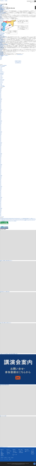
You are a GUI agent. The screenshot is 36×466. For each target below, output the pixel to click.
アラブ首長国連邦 (2, 66)
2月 (0, 97)
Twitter (9, 457)
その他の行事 (1, 55)
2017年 (1, 186)
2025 (2, 218)
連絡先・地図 (1, 10)
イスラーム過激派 (2, 33)
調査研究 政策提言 (27, 449)
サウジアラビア (32, 219)
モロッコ (5, 219)
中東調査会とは (2, 4)
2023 (5, 218)
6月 (0, 126)
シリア (1, 22)
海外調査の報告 (2, 47)
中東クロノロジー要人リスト (14, 455)
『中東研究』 (1, 39)
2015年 (1, 208)
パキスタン (10, 219)
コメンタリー (1, 48)
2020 (9, 218)
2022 (6, 218)
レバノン (33, 218)
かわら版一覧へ (18, 62)
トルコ (1, 23)
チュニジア (23, 219)
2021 (8, 218)
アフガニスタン (2, 32)
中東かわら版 (1, 11)
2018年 (1, 175)
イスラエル (1, 21)
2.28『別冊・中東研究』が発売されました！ (5, 322)
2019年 (1, 164)
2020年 (1, 153)
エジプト (1, 28)
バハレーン (13, 219)
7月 (0, 158)
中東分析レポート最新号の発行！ (5, 291)
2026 (1, 218)
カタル (1, 17)
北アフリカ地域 (2, 26)
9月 (0, 91)
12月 (0, 110)
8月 (0, 92)
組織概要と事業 (2, 453)
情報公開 (1, 7)
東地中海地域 (1, 20)
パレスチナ (7, 219)
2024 (3, 218)
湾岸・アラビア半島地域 (3, 12)
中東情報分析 (1, 34)
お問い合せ (2, 457)
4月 (0, 95)
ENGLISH (35, 2)
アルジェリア (1, 27)
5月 (0, 105)
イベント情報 (32, 449)
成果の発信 (1, 49)
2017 (13, 218)
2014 (17, 218)
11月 (0, 89)
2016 (15, 218)
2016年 (1, 197)
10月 (0, 90)
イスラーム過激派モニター (3, 36)
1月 (0, 163)
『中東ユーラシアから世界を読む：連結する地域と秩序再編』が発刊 (8, 353)
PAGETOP (34, 464)
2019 (10, 218)
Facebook (12, 457)
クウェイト (1, 18)
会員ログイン (5, 457)
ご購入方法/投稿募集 (2, 41)
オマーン (1, 16)
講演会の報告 (1, 52)
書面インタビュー (2, 54)
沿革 (0, 6)
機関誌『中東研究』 (21, 449)
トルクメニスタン (19, 219)
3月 (0, 96)
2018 (12, 218)
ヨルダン (3, 219)
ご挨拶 (1, 5)
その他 (1, 31)
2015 (16, 218)
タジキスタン (26, 219)
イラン (1, 15)
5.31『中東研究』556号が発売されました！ (6, 260)
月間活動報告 (1, 53)
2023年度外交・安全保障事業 (3, 44)
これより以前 (2, 216)
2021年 (1, 142)
